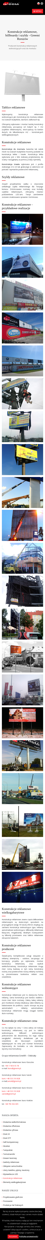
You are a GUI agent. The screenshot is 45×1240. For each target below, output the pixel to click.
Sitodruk (6, 1146)
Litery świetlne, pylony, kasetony (16, 1170)
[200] (22, 657)
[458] (22, 755)
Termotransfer (9, 1154)
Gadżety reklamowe (11, 1162)
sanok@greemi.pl (14, 1081)
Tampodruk (7, 1150)
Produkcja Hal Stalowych (13, 1205)
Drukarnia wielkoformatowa (14, 1122)
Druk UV (6, 1134)
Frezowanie (7, 1201)
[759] (22, 821)
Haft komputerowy (10, 1142)
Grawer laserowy (10, 1158)
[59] (22, 558)
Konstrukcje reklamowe (12, 1178)
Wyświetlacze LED (10, 1174)
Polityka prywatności (28, 1236)
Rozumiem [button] (13, 1236)
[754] (22, 788)
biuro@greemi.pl (14, 1068)
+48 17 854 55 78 (12, 1066)
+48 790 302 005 (11, 1104)
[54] (22, 525)
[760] (22, 854)
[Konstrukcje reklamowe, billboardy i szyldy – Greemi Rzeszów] (22, 229)
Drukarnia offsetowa (11, 1126)
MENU (38, 11)
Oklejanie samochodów (12, 1166)
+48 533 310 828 (13, 1078)
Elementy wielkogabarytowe (14, 1182)
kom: (4, 1078)
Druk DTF (7, 1138)
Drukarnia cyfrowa (10, 1130)
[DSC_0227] (22, 328)
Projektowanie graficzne (13, 1197)
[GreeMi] (11, 3)
